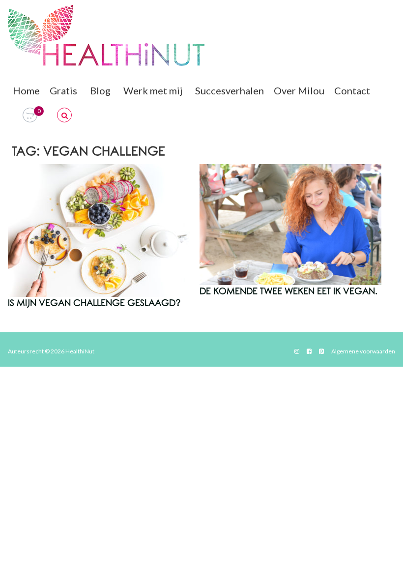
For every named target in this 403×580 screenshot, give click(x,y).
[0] (30, 115)
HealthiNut (79, 351)
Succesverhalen (229, 90)
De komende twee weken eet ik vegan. (288, 291)
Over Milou (299, 90)
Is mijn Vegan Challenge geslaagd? (94, 303)
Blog (100, 90)
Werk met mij (152, 90)
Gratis (63, 90)
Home (26, 90)
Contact (352, 90)
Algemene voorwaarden (363, 351)
